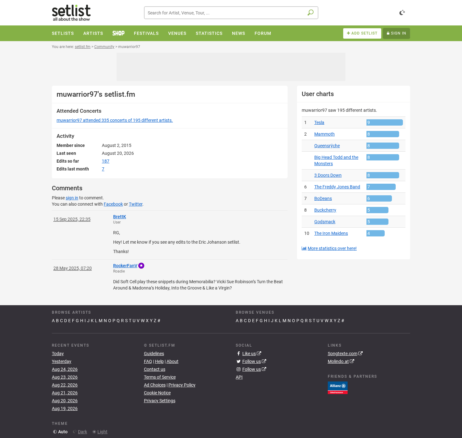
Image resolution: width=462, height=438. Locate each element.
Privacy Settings (159, 400)
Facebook (113, 204)
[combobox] (231, 12)
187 (105, 161)
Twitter (135, 204)
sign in (72, 197)
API (239, 377)
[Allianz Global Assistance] (338, 387)
